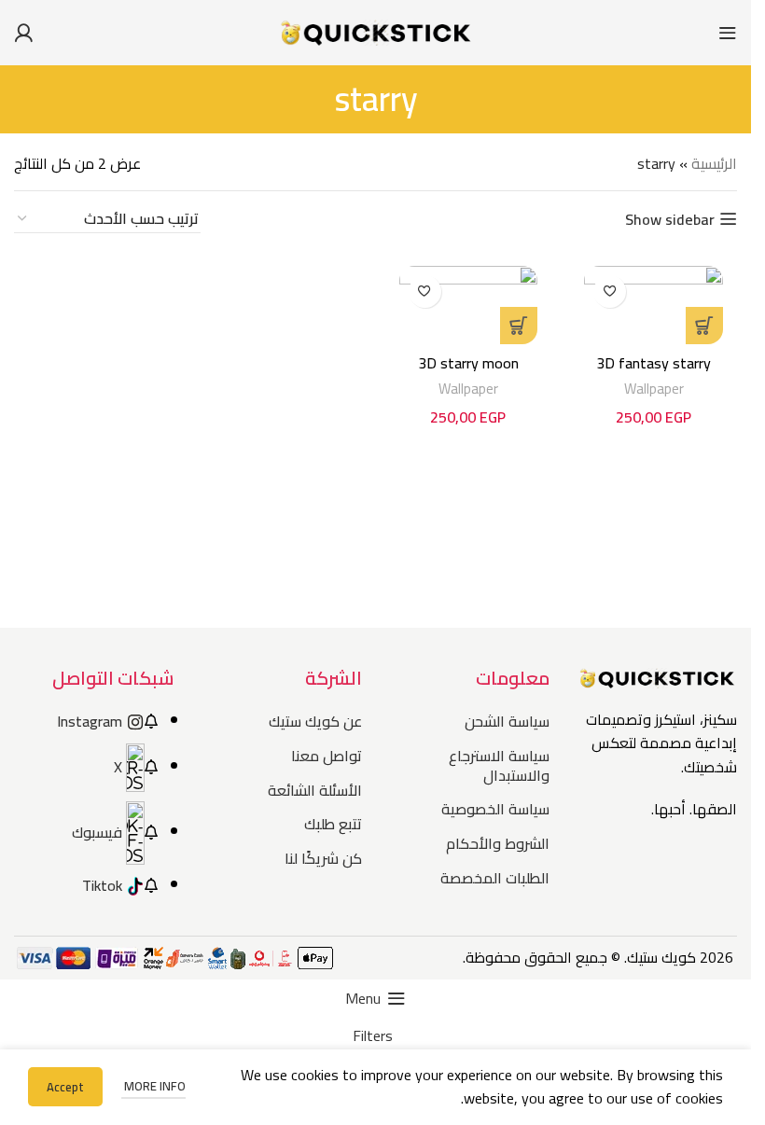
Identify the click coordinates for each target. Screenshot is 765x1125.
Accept (65, 1087)
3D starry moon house (468, 373)
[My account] (23, 32)
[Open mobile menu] (727, 32)
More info (153, 1086)
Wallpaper (654, 388)
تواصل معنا (326, 756)
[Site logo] (376, 31)
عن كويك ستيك (315, 721)
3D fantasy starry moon (653, 373)
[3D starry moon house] (468, 305)
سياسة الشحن (507, 721)
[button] (704, 325)
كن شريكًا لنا (323, 858)
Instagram (89, 721)
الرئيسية (714, 163)
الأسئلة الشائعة (314, 790)
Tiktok (102, 885)
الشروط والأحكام (497, 843)
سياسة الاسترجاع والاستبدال (499, 765)
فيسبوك (97, 832)
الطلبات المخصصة (494, 878)
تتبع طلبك (332, 824)
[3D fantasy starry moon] (653, 305)
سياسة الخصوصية (495, 809)
